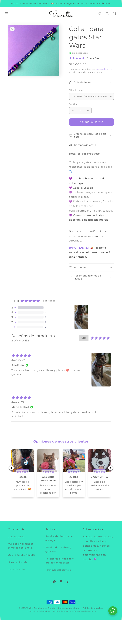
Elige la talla (76, 90)
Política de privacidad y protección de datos (59, 560)
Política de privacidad (93, 608)
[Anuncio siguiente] (115, 3)
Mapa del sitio (16, 569)
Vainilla (29, 608)
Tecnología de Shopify (44, 608)
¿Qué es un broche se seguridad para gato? (21, 545)
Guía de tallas (16, 536)
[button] (6, 13)
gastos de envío (104, 69)
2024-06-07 (18, 359)
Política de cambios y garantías (58, 549)
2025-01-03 (17, 401)
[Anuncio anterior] (6, 3)
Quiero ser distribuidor (21, 554)
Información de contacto (84, 611)
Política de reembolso (69, 608)
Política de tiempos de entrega (58, 538)
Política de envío (61, 611)
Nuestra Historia (17, 562)
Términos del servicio (58, 569)
